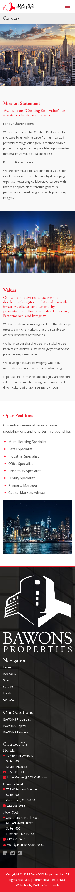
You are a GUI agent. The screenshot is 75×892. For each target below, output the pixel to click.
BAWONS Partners (15, 732)
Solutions (9, 680)
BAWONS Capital (14, 726)
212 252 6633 (16, 839)
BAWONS (9, 674)
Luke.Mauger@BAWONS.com (27, 777)
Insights (8, 693)
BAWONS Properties (17, 719)
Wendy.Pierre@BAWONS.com (27, 845)
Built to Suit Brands (46, 885)
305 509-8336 (16, 772)
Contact (8, 699)
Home (7, 667)
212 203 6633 (16, 806)
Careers (8, 687)
